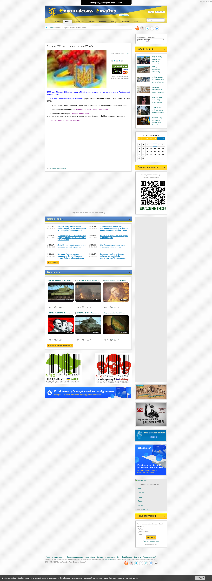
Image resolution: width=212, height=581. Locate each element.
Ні (141, 534)
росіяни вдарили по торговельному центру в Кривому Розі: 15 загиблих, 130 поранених (158, 82)
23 (139, 155)
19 (151, 151)
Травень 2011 (151, 135)
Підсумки (146, 541)
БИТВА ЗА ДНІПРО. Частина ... (60, 280)
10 (143, 148)
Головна (51, 28)
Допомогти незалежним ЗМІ (108, 557)
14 (159, 148)
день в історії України (58, 168)
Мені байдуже (144, 531)
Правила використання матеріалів (80, 557)
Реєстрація (160, 12)
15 (163, 148)
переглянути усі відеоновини (61, 345)
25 (147, 155)
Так (141, 529)
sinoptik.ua (146, 509)
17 (143, 151)
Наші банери (126, 557)
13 (155, 148)
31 (143, 158)
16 (139, 151)
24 (143, 155)
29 (163, 155)
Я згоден (200, 578)
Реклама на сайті (150, 557)
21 (159, 151)
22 (163, 151)
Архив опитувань (154, 541)
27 (155, 155)
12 (151, 148)
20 (155, 151)
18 (147, 151)
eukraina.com (109, 559)
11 (147, 148)
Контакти (137, 557)
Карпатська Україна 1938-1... (114, 313)
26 (151, 155)
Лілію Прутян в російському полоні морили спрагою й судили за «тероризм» (158, 102)
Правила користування (55, 557)
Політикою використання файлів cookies (123, 578)
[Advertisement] (88, 36)
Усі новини (54, 262)
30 (139, 158)
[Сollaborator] (88, 398)
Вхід (150, 12)
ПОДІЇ (127, 53)
